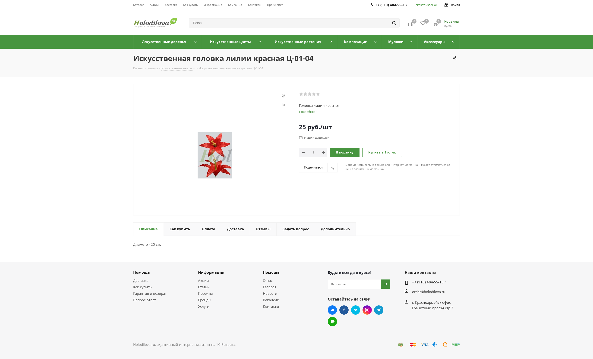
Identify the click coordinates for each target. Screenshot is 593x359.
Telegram (378, 310)
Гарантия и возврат (150, 293)
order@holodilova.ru (428, 291)
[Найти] (394, 23)
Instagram (367, 310)
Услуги (203, 306)
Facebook (344, 310)
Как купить (142, 287)
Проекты (205, 293)
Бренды (204, 300)
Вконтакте (332, 310)
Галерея (269, 287)
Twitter (355, 310)
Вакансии (271, 300)
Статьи (204, 287)
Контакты (271, 306)
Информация (211, 272)
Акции (203, 280)
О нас (267, 280)
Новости (270, 293)
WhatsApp (332, 321)
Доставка (140, 280)
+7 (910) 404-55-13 (428, 282)
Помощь (141, 272)
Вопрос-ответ (144, 300)
